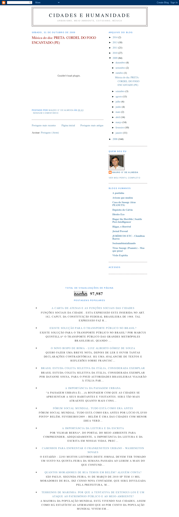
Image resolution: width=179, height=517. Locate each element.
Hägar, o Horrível (121, 226)
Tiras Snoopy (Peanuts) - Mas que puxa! (128, 249)
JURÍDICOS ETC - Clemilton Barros (128, 237)
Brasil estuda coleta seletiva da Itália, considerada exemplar (93, 368)
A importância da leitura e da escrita (93, 428)
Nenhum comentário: (46, 113)
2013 (115, 42)
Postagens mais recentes (44, 125)
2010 (115, 52)
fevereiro (120, 127)
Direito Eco (118, 214)
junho (119, 106)
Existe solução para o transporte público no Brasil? (93, 328)
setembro (120, 91)
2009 (115, 58)
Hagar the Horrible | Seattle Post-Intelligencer (127, 220)
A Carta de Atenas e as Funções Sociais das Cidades (93, 308)
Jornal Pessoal (120, 231)
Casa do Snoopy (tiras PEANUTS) (124, 203)
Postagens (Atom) (50, 132)
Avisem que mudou (122, 197)
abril (118, 117)
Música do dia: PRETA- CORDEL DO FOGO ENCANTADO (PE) (64, 40)
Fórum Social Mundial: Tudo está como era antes (93, 408)
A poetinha (118, 193)
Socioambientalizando (124, 243)
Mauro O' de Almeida (125, 172)
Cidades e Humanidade (89, 15)
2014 (115, 37)
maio (118, 111)
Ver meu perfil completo (124, 178)
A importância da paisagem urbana (93, 388)
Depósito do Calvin (122, 210)
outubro (120, 72)
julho (118, 101)
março (119, 122)
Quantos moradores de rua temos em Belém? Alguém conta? (93, 472)
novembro (121, 67)
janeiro (119, 132)
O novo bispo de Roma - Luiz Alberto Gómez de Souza (93, 348)
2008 (115, 139)
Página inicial (68, 125)
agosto (119, 96)
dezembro (121, 62)
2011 (115, 47)
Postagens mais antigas (91, 125)
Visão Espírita (120, 255)
